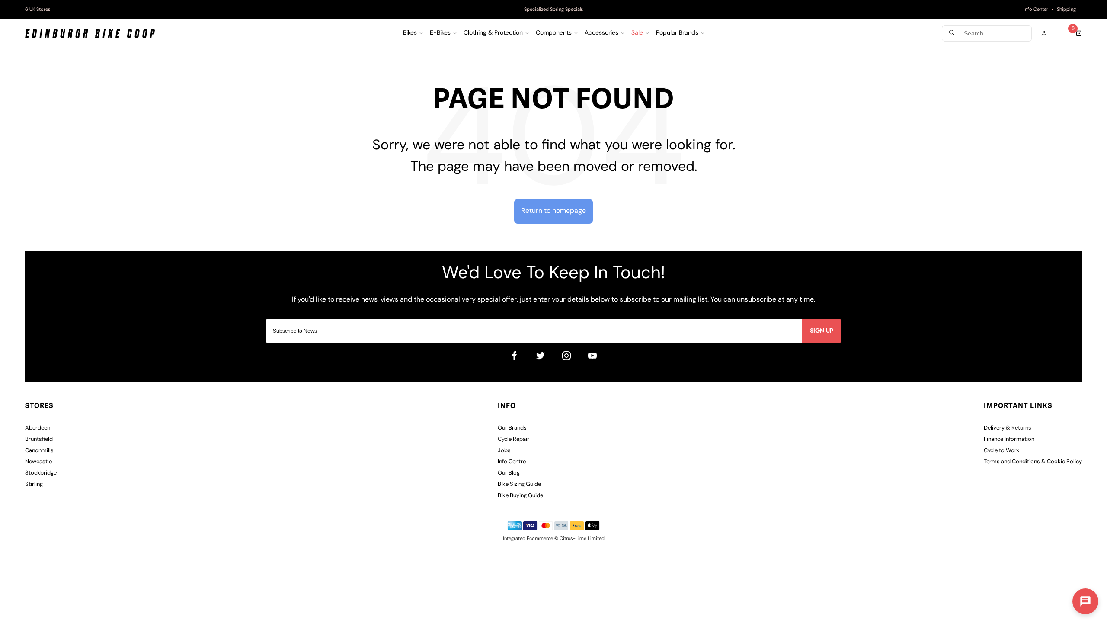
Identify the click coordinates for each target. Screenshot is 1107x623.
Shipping (1066, 9)
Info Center (1036, 9)
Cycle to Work (1002, 450)
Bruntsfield (39, 439)
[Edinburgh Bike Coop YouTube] (592, 355)
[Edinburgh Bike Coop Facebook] (514, 355)
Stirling (34, 484)
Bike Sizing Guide (519, 484)
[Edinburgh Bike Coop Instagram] (566, 355)
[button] (1085, 601)
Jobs (504, 450)
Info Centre (512, 462)
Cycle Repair (513, 439)
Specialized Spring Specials (553, 9)
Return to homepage (553, 211)
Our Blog (509, 473)
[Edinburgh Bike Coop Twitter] (540, 355)
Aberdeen (37, 428)
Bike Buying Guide (520, 495)
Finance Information (1009, 439)
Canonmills (39, 450)
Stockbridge (41, 473)
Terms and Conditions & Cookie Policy (1033, 462)
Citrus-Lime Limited (582, 538)
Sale (637, 33)
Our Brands (512, 428)
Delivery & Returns (1007, 428)
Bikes (410, 33)
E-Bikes (440, 33)
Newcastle (38, 462)
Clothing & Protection (493, 33)
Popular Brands (677, 33)
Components (554, 33)
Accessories (601, 33)
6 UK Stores (38, 9)
